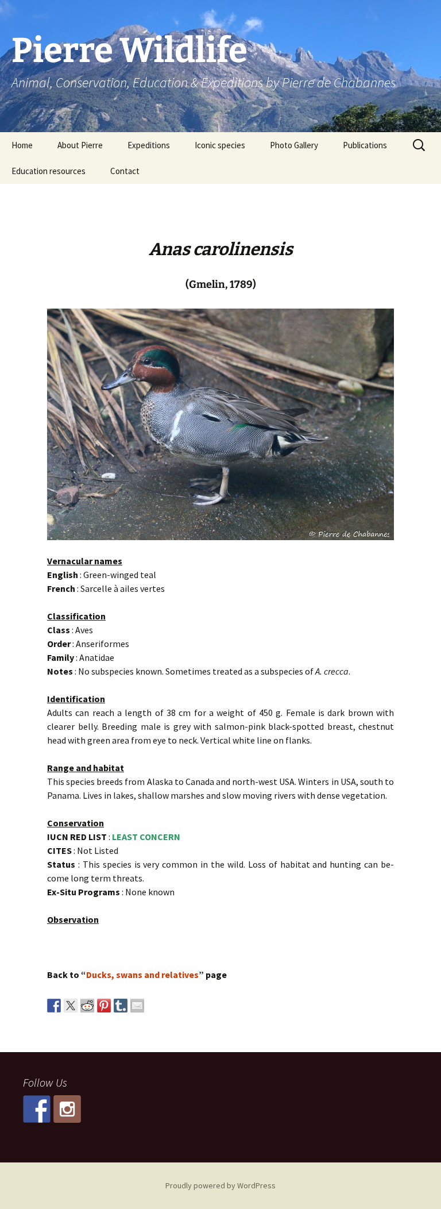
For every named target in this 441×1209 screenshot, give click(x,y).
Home (22, 145)
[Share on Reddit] (87, 1005)
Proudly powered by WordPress (220, 1185)
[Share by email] (137, 1005)
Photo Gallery (294, 145)
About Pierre (80, 145)
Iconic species (220, 145)
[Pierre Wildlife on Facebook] (37, 1109)
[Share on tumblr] (120, 1005)
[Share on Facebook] (54, 1005)
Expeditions (148, 145)
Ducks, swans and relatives (142, 974)
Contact (125, 170)
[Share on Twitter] (71, 1005)
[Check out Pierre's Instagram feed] (67, 1109)
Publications (365, 145)
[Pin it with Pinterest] (104, 1005)
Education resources (48, 170)
